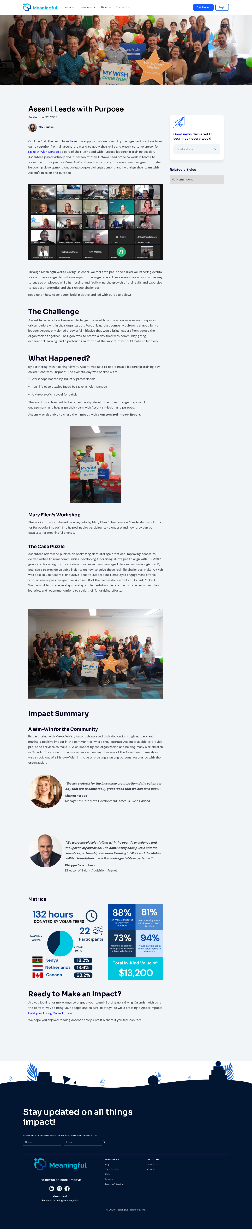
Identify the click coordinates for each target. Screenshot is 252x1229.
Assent (75, 141)
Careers (151, 1169)
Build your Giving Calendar (47, 1013)
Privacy (109, 1179)
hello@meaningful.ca (67, 1200)
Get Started (203, 7)
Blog (107, 1164)
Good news (182, 134)
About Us (152, 1164)
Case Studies (112, 1169)
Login (222, 7)
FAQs (107, 1174)
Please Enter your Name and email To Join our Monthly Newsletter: (60, 1136)
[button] (69, 7)
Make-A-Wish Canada (43, 152)
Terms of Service (114, 1184)
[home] (27, 7)
